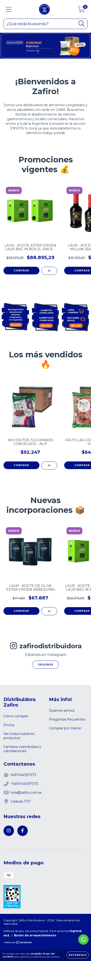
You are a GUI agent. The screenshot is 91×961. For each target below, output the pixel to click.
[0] (81, 10)
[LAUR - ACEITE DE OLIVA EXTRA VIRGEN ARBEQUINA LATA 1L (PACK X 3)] (49, 611)
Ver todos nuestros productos (19, 736)
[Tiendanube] (18, 943)
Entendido (78, 955)
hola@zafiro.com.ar (26, 792)
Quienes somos (61, 710)
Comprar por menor (65, 728)
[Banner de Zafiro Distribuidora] (15, 316)
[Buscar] (81, 23)
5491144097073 (23, 775)
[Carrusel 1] (45, 46)
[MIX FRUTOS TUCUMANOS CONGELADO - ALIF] (49, 465)
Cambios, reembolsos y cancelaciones (22, 749)
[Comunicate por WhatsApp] (83, 939)
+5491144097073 (24, 784)
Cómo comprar (16, 716)
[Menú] (9, 9)
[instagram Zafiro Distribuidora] (9, 831)
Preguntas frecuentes (67, 719)
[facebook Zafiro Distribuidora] (22, 831)
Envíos (9, 725)
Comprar (21, 465)
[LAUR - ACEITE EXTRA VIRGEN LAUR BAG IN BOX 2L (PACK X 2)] (49, 271)
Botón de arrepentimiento (35, 935)
